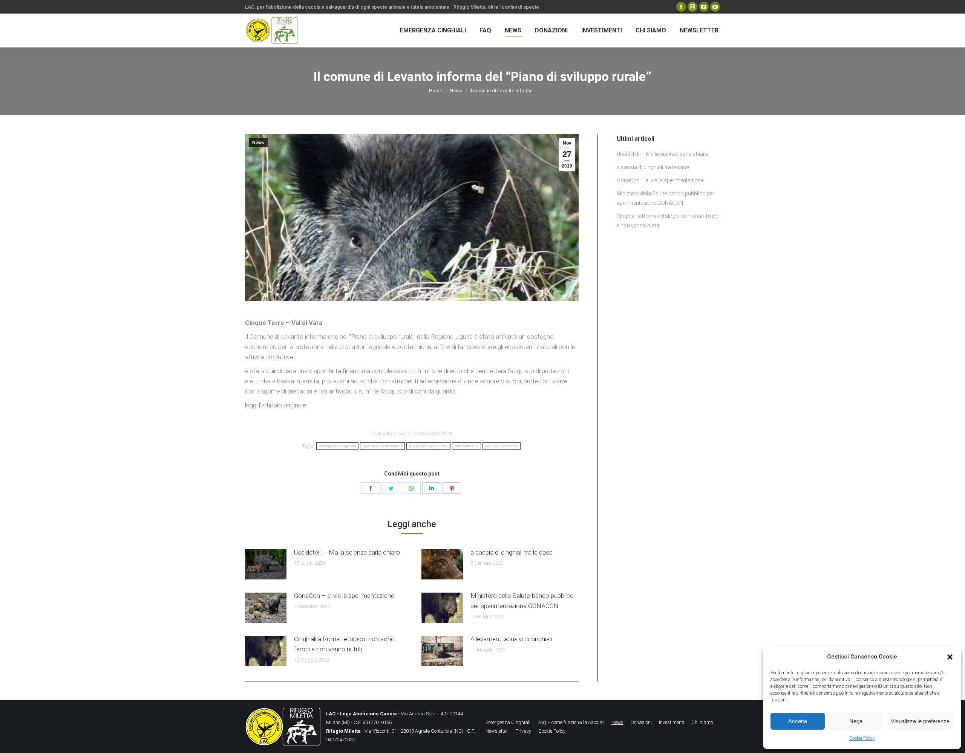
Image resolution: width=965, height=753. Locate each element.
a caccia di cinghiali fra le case (511, 552)
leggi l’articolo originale (275, 405)
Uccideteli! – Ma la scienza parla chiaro (347, 552)
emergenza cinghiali (337, 446)
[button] (950, 657)
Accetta (797, 721)
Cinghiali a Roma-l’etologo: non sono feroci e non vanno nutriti (344, 644)
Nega (855, 721)
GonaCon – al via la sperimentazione (344, 595)
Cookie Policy (862, 738)
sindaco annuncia (501, 446)
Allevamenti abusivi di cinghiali (511, 639)
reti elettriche (467, 446)
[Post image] (265, 564)
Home (435, 90)
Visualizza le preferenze (920, 721)
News (456, 90)
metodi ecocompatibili (382, 446)
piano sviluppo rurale (428, 446)
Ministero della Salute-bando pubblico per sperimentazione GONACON (522, 601)
